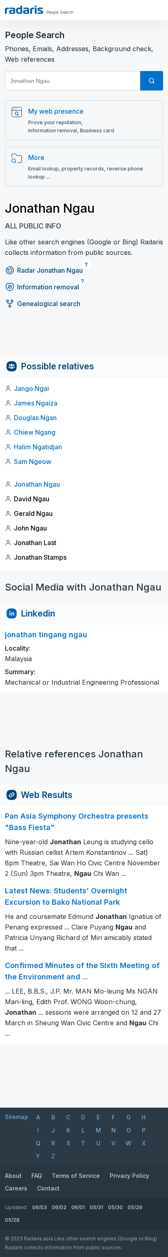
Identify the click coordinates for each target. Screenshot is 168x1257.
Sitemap (16, 1116)
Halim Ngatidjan (38, 447)
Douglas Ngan (35, 418)
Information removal (48, 287)
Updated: (16, 1207)
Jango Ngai (31, 388)
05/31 (96, 1207)
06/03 (39, 1207)
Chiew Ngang (34, 432)
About (13, 1175)
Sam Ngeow (32, 461)
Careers (16, 1188)
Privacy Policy (129, 1175)
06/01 (78, 1207)
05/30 (115, 1207)
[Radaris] (24, 10)
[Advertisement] (84, 337)
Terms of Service (76, 1175)
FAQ (36, 1175)
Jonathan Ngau (37, 484)
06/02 (59, 1207)
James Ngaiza (35, 403)
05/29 (135, 1207)
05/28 (12, 1220)
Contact (48, 1188)
